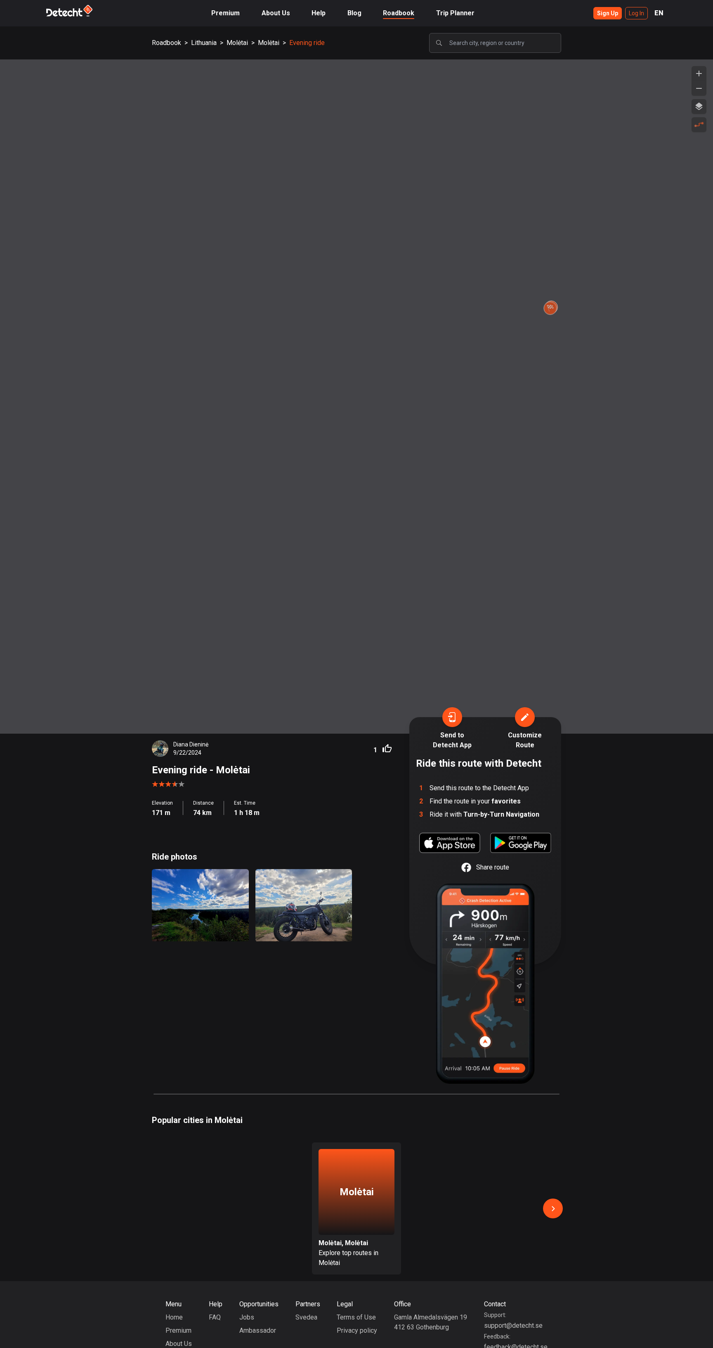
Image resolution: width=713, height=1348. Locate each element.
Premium (225, 13)
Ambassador (257, 1330)
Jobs (246, 1317)
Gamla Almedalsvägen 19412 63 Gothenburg (430, 1322)
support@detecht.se (513, 1325)
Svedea (306, 1317)
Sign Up (607, 13)
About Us (276, 13)
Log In (636, 13)
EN (658, 13)
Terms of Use (356, 1317)
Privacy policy (357, 1330)
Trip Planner (455, 13)
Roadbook (398, 13)
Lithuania (204, 43)
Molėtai (237, 43)
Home (174, 1317)
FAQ (215, 1317)
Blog (354, 13)
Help (319, 13)
